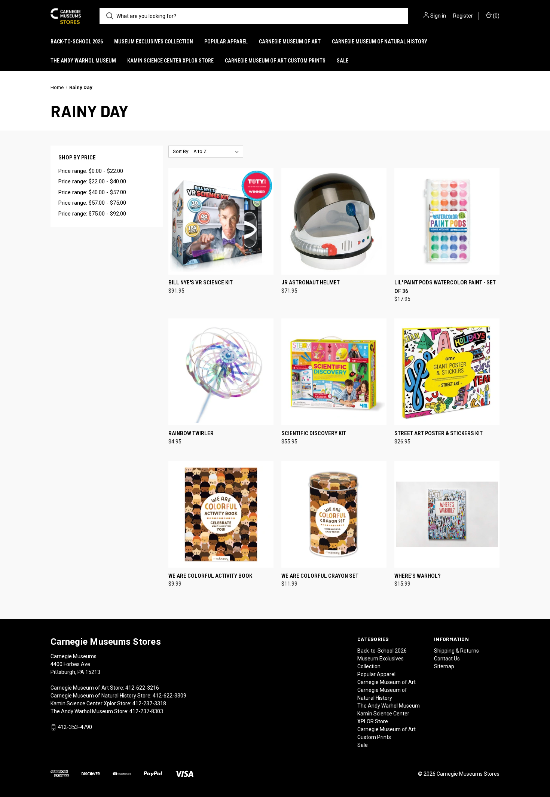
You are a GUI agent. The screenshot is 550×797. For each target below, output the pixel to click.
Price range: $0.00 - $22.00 (90, 171)
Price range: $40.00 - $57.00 (92, 192)
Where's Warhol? (417, 575)
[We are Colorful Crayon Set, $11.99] (334, 514)
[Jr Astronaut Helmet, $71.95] (334, 221)
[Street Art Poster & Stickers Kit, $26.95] (447, 372)
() (495, 16)
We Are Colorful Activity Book (210, 575)
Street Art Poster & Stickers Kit (438, 433)
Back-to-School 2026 (77, 42)
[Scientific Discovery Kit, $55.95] (334, 372)
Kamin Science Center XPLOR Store (170, 61)
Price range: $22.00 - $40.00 (92, 181)
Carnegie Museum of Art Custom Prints (275, 61)
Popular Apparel (226, 42)
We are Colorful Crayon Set (319, 575)
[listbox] (217, 151)
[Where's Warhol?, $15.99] (447, 514)
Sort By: (181, 151)
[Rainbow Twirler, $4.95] (221, 372)
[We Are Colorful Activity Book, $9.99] (221, 514)
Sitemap (444, 666)
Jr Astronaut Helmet (310, 282)
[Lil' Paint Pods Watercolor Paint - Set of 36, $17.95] (447, 221)
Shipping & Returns (456, 651)
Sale (342, 61)
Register (463, 16)
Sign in (438, 16)
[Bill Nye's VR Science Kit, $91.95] (221, 221)
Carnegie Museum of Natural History (379, 42)
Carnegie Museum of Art (290, 42)
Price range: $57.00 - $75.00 (92, 202)
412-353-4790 (75, 727)
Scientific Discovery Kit (313, 433)
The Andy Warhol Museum (83, 61)
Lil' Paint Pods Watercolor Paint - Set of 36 (445, 286)
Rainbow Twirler (191, 433)
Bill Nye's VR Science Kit (200, 282)
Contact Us (447, 659)
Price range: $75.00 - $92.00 (92, 213)
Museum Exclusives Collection (153, 42)
